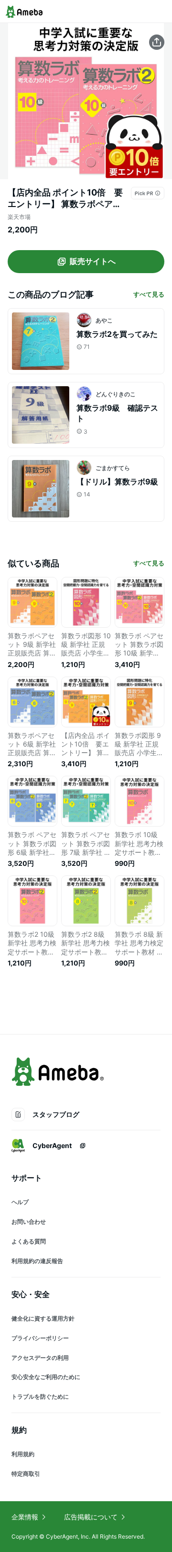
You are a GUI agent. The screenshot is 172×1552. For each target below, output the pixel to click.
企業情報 (24, 1517)
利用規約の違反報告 (37, 1261)
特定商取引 (25, 1473)
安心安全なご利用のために (45, 1376)
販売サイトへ (93, 261)
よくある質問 (28, 1241)
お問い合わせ (28, 1221)
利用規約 (22, 1454)
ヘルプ (20, 1202)
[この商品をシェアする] (156, 42)
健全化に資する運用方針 (43, 1318)
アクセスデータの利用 (40, 1357)
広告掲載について (91, 1517)
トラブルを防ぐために (40, 1396)
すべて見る (148, 294)
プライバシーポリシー (40, 1338)
